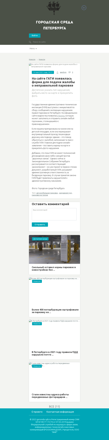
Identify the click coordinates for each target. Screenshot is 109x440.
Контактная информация (60, 411)
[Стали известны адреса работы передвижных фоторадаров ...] (54, 376)
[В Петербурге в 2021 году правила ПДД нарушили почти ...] (54, 334)
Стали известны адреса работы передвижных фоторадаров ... (50, 395)
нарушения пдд (65, 193)
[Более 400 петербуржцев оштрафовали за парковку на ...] (54, 291)
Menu (32, 48)
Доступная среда (40, 239)
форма (61, 116)
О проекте (37, 411)
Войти (35, 35)
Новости (32, 59)
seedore (63, 72)
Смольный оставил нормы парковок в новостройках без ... (54, 268)
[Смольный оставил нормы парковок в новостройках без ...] (54, 249)
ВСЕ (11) (54, 406)
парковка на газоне (40, 195)
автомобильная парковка (47, 193)
